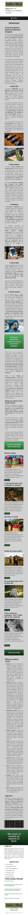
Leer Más (7, 480)
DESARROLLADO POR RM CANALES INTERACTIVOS (13, 912)
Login (22, 912)
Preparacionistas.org (18, 849)
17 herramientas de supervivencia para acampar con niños (13, 894)
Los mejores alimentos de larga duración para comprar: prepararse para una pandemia (12, 889)
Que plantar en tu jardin (11, 516)
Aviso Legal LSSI (9, 874)
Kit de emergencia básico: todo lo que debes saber (13, 582)
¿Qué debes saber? (10, 870)
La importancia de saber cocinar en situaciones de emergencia (13, 484)
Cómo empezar (9, 864)
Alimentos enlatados (10, 453)
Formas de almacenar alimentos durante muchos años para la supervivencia (13, 885)
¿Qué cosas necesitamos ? (12, 868)
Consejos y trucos (10, 872)
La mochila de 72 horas (11, 866)
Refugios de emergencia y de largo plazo (12, 898)
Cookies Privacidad (10, 877)
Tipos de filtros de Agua (8, 881)
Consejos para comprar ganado (13, 551)
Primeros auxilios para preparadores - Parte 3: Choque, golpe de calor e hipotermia (13, 615)
